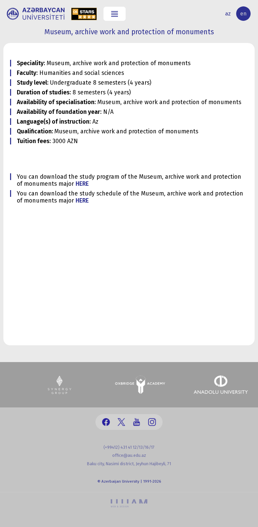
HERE (82, 183)
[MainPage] (35, 14)
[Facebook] (106, 422)
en (243, 13)
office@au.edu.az (129, 455)
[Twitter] (121, 422)
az (228, 13)
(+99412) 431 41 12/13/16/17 (129, 447)
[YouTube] (136, 422)
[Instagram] (152, 422)
